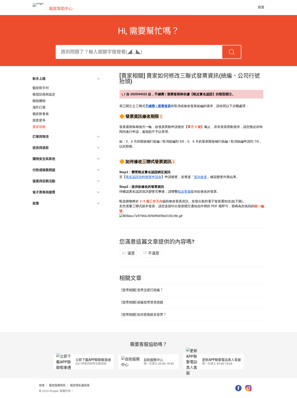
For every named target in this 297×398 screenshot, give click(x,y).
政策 (42, 385)
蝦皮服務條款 (57, 385)
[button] (66, 78)
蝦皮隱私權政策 (80, 385)
